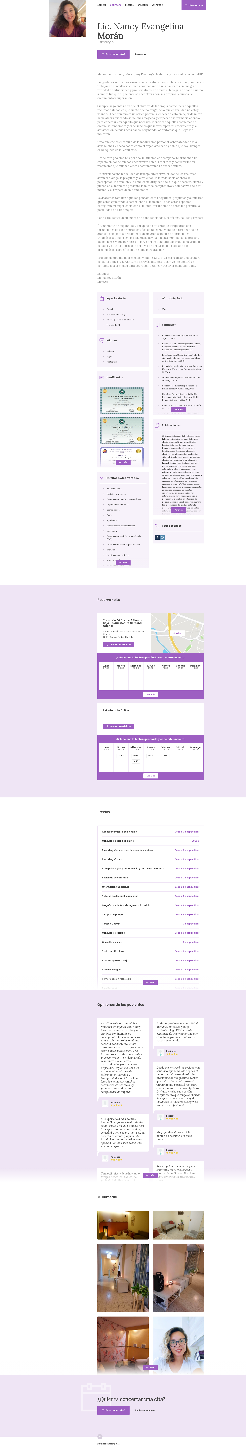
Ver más (179, 409)
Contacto (116, 5)
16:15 (136, 761)
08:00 (121, 755)
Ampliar (178, 633)
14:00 (150, 755)
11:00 (165, 755)
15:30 (136, 755)
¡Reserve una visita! (115, 54)
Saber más (140, 54)
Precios (129, 5)
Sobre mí (101, 5)
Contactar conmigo (145, 1410)
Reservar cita (196, 5)
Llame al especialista (120, 644)
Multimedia (157, 5)
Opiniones (142, 5)
